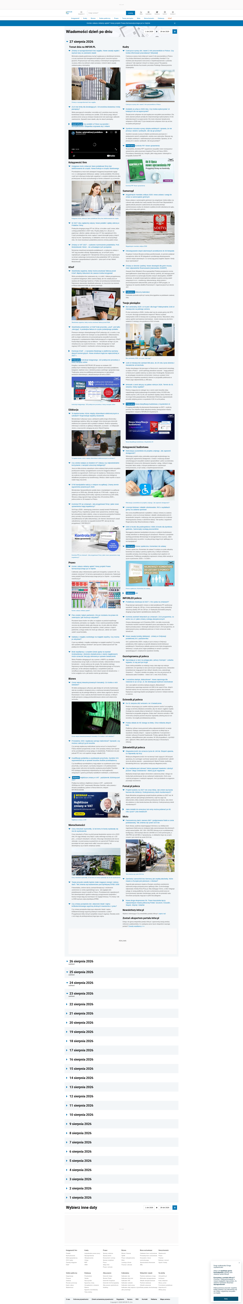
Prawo (116, 18)
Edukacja (161, 18)
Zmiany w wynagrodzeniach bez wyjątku (84, 102)
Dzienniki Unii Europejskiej (111, 1283)
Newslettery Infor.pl (133, 910)
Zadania (68, 1280)
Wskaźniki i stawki (146, 1273)
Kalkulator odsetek (127, 1283)
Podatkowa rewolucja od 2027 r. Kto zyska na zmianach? (147, 602)
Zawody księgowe (71, 1262)
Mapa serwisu (165, 1299)
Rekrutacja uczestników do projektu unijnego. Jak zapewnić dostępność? (147, 502)
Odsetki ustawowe (145, 1285)
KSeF (170, 18)
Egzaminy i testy (89, 1283)
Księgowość (75, 18)
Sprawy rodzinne (108, 1253)
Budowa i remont (164, 1260)
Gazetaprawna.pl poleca (136, 656)
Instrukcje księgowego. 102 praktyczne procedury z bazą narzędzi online (93, 404)
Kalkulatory (125, 1273)
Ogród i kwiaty (163, 1262)
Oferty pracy (162, 1289)
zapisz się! (162, 913)
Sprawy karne (107, 1255)
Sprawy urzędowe (108, 1260)
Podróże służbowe (145, 1283)
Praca (105, 1262)
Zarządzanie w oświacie (91, 1285)
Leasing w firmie (126, 1262)
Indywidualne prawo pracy (92, 1253)
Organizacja (69, 1276)
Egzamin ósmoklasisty (91, 1289)
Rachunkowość (70, 1255)
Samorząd (128, 190)
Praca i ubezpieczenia (128, 1258)
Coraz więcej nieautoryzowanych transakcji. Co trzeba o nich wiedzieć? (93, 736)
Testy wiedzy (88, 1292)
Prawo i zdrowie (107, 1267)
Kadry (85, 18)
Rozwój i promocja (71, 1283)
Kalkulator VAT (126, 1280)
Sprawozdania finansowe (147, 1262)
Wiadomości (162, 1253)
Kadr (125, 46)
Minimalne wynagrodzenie (148, 1278)
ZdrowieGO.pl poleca (134, 747)
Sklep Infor (106, 1264)
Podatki (68, 1253)
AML (141, 1264)
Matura (86, 1287)
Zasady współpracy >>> (137, 926)
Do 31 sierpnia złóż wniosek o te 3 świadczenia (143, 703)
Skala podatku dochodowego (148, 1287)
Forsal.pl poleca (131, 786)
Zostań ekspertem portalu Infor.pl (141, 918)
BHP (85, 1262)
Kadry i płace (70, 1285)
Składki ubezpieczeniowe (147, 1280)
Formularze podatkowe (165, 1285)
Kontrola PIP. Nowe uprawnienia (147, 146)
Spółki (123, 1255)
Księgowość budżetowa (135, 447)
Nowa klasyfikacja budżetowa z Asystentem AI (152, 404)
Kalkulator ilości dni (127, 1278)
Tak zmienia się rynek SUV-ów (135, 874)
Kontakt (145, 1299)
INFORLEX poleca (132, 598)
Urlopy (86, 1260)
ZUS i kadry (69, 1260)
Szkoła (86, 1278)
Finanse (161, 1258)
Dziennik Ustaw (107, 1276)
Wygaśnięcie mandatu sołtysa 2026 (136, 246)
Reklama (154, 1299)
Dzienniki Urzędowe (109, 1280)
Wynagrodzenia (89, 1255)
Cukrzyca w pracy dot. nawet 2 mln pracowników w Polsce (143, 104)
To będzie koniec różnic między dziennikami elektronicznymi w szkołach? (93, 458)
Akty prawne (107, 1273)
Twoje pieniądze (127, 18)
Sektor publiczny (104, 18)
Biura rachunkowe (146, 1250)
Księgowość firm (78, 162)
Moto (138, 18)
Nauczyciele (88, 1280)
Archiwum (161, 1278)
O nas (68, 1299)
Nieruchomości (149, 18)
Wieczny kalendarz (142, 292)
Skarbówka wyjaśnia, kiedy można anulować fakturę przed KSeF (91, 322)
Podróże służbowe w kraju (148, 1276)
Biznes (93, 18)
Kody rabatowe (163, 1280)
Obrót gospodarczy (71, 1258)
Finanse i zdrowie (127, 1264)
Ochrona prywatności (80, 1299)
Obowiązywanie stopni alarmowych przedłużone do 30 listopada (150, 251)
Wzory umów (162, 1283)
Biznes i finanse (126, 1253)
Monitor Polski (107, 1278)
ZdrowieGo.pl (163, 1276)
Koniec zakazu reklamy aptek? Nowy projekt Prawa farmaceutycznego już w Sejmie (118, 23)
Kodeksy (105, 1287)
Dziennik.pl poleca (133, 699)
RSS (137, 1299)
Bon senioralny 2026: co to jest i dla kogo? (138, 358)
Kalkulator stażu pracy (128, 1285)
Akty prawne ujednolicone (110, 1285)
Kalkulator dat (126, 1276)
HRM (86, 1264)
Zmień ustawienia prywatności (102, 1299)
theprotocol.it (162, 1287)
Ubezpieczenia (88, 1258)
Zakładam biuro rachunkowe (148, 1253)
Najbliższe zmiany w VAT (79, 820)
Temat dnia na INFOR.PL (82, 46)
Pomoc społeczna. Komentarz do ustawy (150, 546)
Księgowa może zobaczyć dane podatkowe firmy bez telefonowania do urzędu (95, 218)
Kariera (129, 1299)
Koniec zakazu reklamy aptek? (81, 610)
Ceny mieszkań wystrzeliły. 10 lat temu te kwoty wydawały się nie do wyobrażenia (96, 877)
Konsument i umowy (109, 1258)
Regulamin (120, 1299)
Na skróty (162, 1273)
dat (136, 593)
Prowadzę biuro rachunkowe (148, 1255)
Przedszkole (88, 1276)
